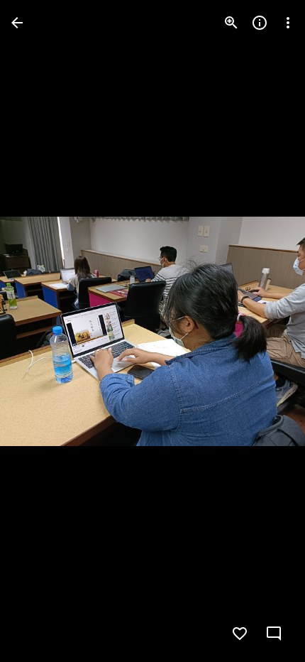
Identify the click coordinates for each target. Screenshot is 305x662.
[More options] (288, 23)
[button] (40, 331)
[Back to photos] (17, 23)
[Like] (239, 633)
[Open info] (259, 23)
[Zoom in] (231, 23)
